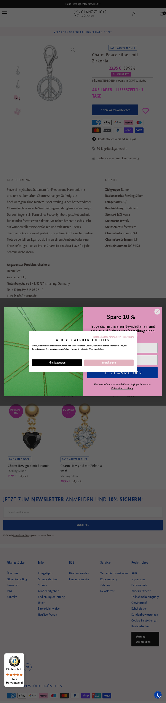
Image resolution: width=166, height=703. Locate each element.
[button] (158, 695)
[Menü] (21, 656)
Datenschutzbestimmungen (107, 337)
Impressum (128, 337)
